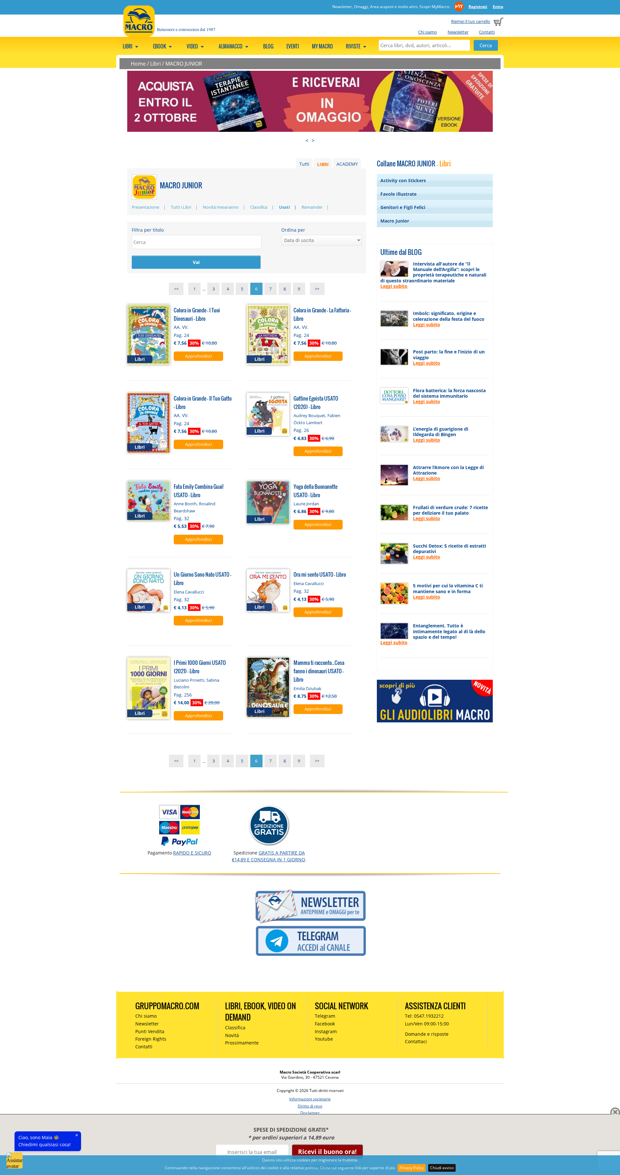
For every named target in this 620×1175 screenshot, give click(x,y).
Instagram (326, 1031)
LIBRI (323, 164)
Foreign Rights (150, 1039)
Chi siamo (427, 32)
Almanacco (231, 46)
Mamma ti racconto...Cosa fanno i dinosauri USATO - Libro (319, 671)
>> (317, 289)
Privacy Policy (411, 1167)
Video (193, 46)
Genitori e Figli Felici (402, 207)
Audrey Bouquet (309, 415)
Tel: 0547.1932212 (424, 1016)
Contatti (487, 32)
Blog (268, 46)
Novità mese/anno (221, 207)
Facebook (325, 1024)
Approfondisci (198, 356)
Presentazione (145, 207)
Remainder (312, 207)
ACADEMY (347, 164)
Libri (128, 46)
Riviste (353, 46)
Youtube (324, 1039)
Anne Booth (185, 504)
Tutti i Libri (181, 207)
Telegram (325, 1016)
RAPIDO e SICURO (192, 853)
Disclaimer (310, 1113)
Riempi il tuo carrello (470, 21)
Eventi (292, 46)
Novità (232, 1035)
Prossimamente (242, 1043)
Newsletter (458, 32)
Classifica (258, 207)
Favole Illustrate (398, 194)
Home (138, 63)
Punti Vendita (149, 1031)
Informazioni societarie (310, 1099)
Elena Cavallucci (189, 592)
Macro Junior (394, 221)
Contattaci (416, 1041)
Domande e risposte (427, 1034)
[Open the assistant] (14, 1160)
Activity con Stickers (403, 180)
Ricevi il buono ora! (327, 1151)
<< (176, 289)
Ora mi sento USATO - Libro (320, 574)
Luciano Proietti (189, 680)
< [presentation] (306, 140)
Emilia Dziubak (307, 688)
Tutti (304, 164)
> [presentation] (313, 140)
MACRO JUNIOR (183, 63)
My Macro (322, 46)
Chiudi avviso (442, 1167)
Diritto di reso (310, 1106)
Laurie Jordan (306, 504)
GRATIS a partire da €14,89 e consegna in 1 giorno (268, 856)
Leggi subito (394, 286)
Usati (284, 207)
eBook (160, 46)
